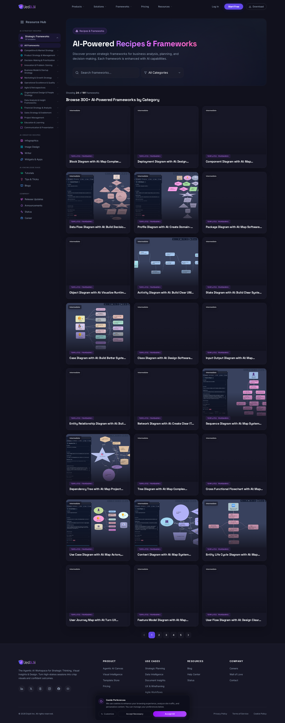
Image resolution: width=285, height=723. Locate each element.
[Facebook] (58, 688)
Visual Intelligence (112, 674)
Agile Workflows (153, 692)
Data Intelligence (154, 674)
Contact (234, 680)
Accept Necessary (134, 714)
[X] (31, 688)
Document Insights (155, 680)
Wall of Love (236, 674)
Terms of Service (240, 713)
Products (77, 6)
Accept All (170, 714)
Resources (164, 6)
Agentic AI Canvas (113, 668)
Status (190, 680)
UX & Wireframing (154, 686)
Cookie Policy (260, 713)
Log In (215, 6)
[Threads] (40, 688)
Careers (234, 668)
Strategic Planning (155, 668)
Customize (109, 714)
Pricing (145, 6)
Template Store (111, 680)
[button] (58, 50)
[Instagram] (49, 688)
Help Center (193, 674)
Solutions (99, 6)
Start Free (233, 6)
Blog (189, 668)
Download (258, 6)
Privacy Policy (220, 713)
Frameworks (122, 6)
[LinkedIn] (21, 688)
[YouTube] (68, 688)
